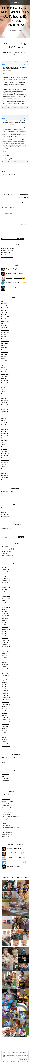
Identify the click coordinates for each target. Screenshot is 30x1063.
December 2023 (5, 321)
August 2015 (4, 440)
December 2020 (5, 349)
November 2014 (5, 455)
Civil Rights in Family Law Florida (10, 827)
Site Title (4, 810)
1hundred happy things (7, 808)
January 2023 (4, 327)
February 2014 (4, 475)
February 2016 (4, 427)
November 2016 (5, 407)
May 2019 (3, 358)
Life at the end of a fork (7, 801)
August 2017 (4, 387)
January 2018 (4, 376)
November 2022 (5, 332)
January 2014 (4, 477)
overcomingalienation (7, 825)
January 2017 (4, 402)
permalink (19, 185)
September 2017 (5, 385)
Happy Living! (5, 836)
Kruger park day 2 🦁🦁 (7, 250)
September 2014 (5, 460)
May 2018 (3, 367)
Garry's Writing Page (7, 834)
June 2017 (3, 391)
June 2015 (3, 444)
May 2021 (3, 345)
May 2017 (3, 394)
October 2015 (4, 435)
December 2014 (5, 453)
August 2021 (4, 343)
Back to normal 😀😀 (19, 278)
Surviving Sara (5, 819)
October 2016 (4, 409)
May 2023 (3, 323)
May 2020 (3, 356)
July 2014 (3, 464)
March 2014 (4, 473)
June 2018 (3, 365)
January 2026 (4, 305)
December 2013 (5, 479)
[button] (9, 885)
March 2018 (4, 371)
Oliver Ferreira (4, 494)
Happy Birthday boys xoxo (8, 248)
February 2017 (4, 400)
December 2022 (5, 330)
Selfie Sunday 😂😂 (18, 273)
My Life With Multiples (7, 796)
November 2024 (5, 316)
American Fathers (6, 821)
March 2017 (4, 398)
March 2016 (4, 424)
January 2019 (4, 360)
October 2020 (4, 352)
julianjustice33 (9, 282)
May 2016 (3, 420)
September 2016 (5, 411)
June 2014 (3, 466)
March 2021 (4, 347)
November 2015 (5, 433)
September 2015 (5, 438)
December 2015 (5, 431)
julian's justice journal (7, 803)
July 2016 (3, 416)
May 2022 (3, 336)
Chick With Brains (6, 823)
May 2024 (3, 319)
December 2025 (5, 308)
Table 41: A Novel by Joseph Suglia (10, 816)
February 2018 (4, 374)
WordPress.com (5, 516)
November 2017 (5, 380)
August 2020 (4, 354)
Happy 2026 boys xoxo (7, 257)
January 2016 (4, 429)
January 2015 (4, 451)
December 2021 (5, 338)
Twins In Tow (5, 794)
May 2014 (3, 468)
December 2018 (5, 363)
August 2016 (4, 413)
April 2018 (4, 369)
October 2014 (4, 457)
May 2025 (3, 310)
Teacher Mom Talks (7, 805)
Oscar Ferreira (4, 496)
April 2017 (4, 396)
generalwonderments (7, 832)
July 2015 (3, 442)
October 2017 (4, 382)
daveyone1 (8, 269)
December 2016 (5, 405)
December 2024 (5, 314)
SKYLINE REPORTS (7, 812)
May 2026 (3, 301)
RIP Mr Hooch (5, 254)
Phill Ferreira (21, 52)
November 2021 (5, 341)
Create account (5, 507)
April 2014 (4, 471)
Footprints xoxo (7, 194)
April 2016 (4, 422)
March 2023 (4, 325)
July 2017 (3, 389)
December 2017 (5, 378)
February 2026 (4, 303)
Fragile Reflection (6, 830)
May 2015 (3, 446)
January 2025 (4, 312)
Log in (3, 510)
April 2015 (4, 449)
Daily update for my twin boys (15, 54)
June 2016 (3, 418)
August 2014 (4, 462)
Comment (23, 224)
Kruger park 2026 (5, 252)
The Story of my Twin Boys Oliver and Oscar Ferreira (15, 16)
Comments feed (5, 514)
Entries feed (4, 512)
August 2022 (4, 334)
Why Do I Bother (6, 799)
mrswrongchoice (6, 814)
